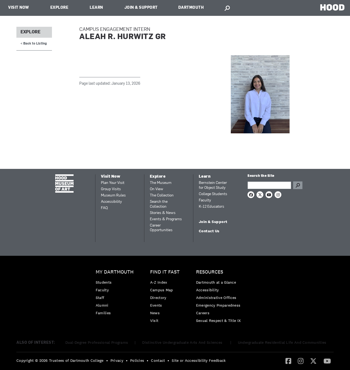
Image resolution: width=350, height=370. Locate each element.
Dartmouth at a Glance (216, 282)
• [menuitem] (107, 360)
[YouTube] (327, 361)
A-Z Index (158, 282)
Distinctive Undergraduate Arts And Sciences (182, 342)
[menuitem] (116, 293)
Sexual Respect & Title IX (218, 320)
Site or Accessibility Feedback (199, 360)
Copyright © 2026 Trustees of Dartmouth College (60, 360)
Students (104, 282)
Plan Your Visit (112, 183)
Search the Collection (159, 204)
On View (156, 189)
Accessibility (111, 202)
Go (297, 185)
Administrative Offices (216, 297)
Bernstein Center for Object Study (213, 185)
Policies (137, 360)
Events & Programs (166, 219)
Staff (100, 297)
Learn (96, 8)
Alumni (102, 305)
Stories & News (163, 213)
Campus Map (161, 289)
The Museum (160, 183)
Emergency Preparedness (218, 305)
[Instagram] (301, 361)
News (155, 312)
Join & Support (141, 8)
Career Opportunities (161, 228)
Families (103, 312)
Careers (202, 312)
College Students (213, 194)
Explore (59, 8)
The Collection (162, 195)
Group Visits (111, 189)
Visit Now (18, 8)
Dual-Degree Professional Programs (96, 342)
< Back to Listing (34, 43)
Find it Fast (165, 272)
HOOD (332, 7)
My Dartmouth (115, 272)
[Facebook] (288, 361)
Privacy (116, 360)
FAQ (104, 208)
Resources (209, 272)
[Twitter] (313, 361)
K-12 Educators (211, 207)
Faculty (205, 200)
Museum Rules (113, 195)
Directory (158, 297)
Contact (158, 360)
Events (156, 305)
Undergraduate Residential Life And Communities (282, 342)
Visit (154, 320)
